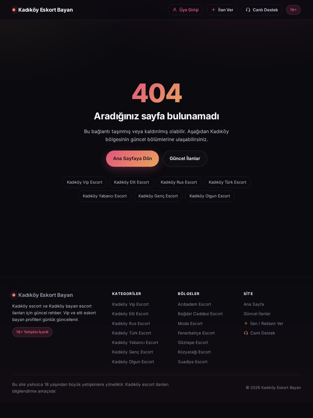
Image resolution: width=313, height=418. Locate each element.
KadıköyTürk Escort (227, 182)
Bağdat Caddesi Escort (200, 313)
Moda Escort (190, 323)
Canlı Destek (262, 332)
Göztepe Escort (193, 342)
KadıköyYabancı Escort (105, 195)
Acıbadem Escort (194, 304)
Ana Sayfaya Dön (132, 158)
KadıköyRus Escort (179, 182)
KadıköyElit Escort (131, 182)
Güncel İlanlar (185, 158)
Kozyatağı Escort (194, 351)
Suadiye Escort (193, 361)
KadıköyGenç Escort (158, 195)
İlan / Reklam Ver (266, 323)
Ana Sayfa (254, 304)
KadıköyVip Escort (84, 182)
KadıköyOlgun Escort (210, 195)
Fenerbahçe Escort (196, 332)
